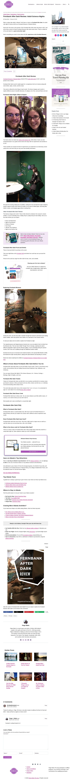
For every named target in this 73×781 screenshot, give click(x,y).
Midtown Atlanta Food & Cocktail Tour (14, 486)
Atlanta (5, 615)
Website (37, 753)
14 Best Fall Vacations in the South (60, 117)
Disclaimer (39, 12)
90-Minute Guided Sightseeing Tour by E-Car (16, 483)
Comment (6, 733)
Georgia (10, 615)
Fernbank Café (20, 253)
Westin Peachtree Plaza (20, 496)
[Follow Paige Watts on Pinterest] (31, 640)
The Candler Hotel (15, 498)
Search (53, 39)
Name (5, 753)
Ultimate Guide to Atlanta (32, 528)
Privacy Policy (30, 770)
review (15, 615)
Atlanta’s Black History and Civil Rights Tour (15, 484)
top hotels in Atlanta (27, 535)
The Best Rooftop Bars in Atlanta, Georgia (15, 513)
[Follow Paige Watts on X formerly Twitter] (23, 640)
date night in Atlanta (25, 389)
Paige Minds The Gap (34, 778)
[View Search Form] (69, 4)
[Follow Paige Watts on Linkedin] (28, 640)
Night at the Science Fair (24, 139)
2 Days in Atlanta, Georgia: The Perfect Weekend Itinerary (19, 515)
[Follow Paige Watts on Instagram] (26, 640)
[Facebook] (35, 764)
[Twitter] (40, 764)
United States (6, 14)
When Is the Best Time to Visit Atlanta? (14, 517)
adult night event (32, 79)
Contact (28, 766)
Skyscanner (32, 531)
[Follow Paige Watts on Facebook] (21, 640)
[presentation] (11, 657)
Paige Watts (6, 19)
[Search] (63, 41)
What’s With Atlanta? (49, 4)
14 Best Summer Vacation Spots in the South (10, 665)
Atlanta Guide (39, 4)
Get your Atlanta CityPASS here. (11, 472)
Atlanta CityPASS (35, 460)
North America (20, 14)
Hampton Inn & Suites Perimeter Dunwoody (22, 499)
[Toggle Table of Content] (13, 71)
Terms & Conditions (31, 768)
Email (21, 753)
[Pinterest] (38, 764)
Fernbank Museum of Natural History (12, 79)
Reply (46, 705)
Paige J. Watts (13, 718)
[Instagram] (33, 764)
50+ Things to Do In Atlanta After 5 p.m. (14, 511)
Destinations (13, 14)
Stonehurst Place (16, 501)
